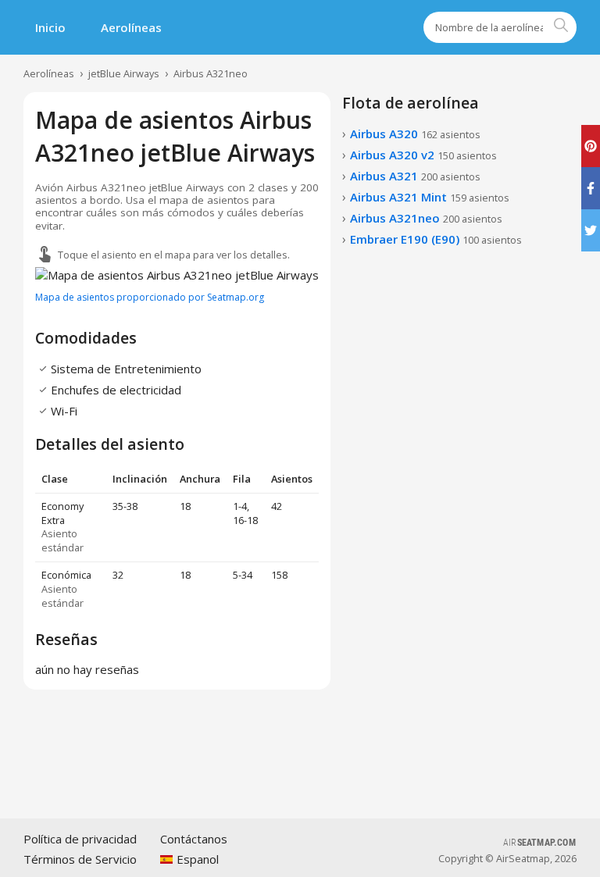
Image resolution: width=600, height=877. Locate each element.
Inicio (50, 27)
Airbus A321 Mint (429, 197)
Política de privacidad (80, 839)
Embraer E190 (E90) (436, 239)
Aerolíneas (131, 27)
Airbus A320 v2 (423, 154)
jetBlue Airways (123, 73)
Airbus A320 (415, 133)
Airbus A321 (415, 176)
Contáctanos (193, 839)
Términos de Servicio (80, 859)
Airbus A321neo (210, 73)
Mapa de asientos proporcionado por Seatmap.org (149, 297)
